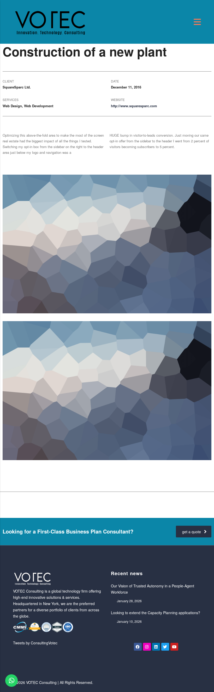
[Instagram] (147, 647)
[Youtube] (174, 647)
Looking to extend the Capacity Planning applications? (155, 612)
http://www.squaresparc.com (134, 105)
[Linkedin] (156, 647)
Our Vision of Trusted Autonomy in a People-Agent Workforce (152, 589)
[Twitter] (165, 647)
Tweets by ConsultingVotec (35, 642)
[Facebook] (138, 647)
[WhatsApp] (11, 680)
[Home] (50, 21)
